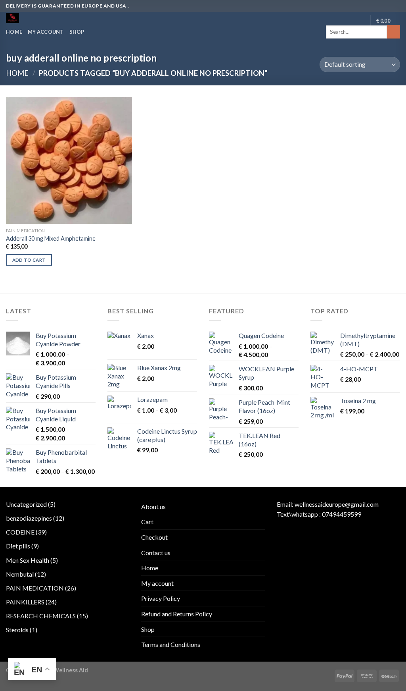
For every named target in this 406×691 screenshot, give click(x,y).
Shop (76, 32)
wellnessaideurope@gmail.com (337, 504)
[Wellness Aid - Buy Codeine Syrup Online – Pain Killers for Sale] (39, 18)
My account (46, 32)
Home (14, 32)
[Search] (393, 32)
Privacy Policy (160, 598)
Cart (147, 521)
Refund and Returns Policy (176, 614)
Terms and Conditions (170, 644)
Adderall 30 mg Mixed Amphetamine (51, 238)
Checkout (154, 537)
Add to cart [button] (29, 260)
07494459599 (341, 514)
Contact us (155, 552)
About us (153, 506)
